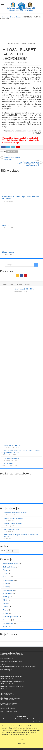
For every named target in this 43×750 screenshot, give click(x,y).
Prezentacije (7, 620)
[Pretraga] (36, 265)
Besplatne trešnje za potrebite (13, 518)
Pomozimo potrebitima (10, 616)
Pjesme (5, 610)
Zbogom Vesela (8, 252)
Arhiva (3, 551)
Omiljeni (4, 285)
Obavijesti (6, 606)
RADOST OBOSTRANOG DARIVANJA (12, 157)
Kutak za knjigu (8, 593)
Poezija (5, 613)
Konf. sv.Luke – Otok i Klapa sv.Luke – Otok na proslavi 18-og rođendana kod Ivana (28, 163)
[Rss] (17, 275)
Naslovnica (5, 17)
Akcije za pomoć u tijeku (10, 563)
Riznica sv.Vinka (8, 623)
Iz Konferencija (8, 580)
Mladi (5, 600)
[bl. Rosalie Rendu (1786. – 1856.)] (6, 365)
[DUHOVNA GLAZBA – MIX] (2, 445)
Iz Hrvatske (6, 577)
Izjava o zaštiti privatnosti (8, 711)
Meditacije (6, 597)
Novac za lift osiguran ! (11, 458)
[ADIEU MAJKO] (2, 463)
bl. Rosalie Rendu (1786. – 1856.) (23, 289)
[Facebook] (21, 275)
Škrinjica (5, 626)
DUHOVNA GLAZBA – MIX (12, 445)
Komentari (19, 285)
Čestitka (5, 570)
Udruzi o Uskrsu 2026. (11, 529)
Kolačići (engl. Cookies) (7, 708)
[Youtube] (25, 275)
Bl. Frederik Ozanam (9, 567)
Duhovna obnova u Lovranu (13, 523)
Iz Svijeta (6, 587)
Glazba (5, 573)
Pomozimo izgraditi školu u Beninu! (15, 513)
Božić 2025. (6, 225)
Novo (11, 285)
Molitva (5, 603)
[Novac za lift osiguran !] (2, 458)
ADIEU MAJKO (8, 463)
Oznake (27, 285)
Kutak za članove (15, 17)
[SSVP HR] (21, 6)
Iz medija (6, 583)
